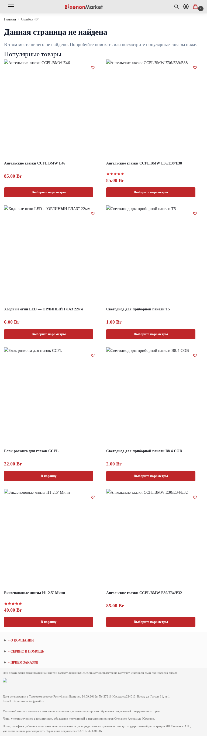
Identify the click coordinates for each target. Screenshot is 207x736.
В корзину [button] (49, 476)
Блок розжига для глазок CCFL (31, 451)
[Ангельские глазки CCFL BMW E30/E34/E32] (154, 537)
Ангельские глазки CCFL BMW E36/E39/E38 (144, 163)
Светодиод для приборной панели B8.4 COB (144, 451)
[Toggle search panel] (179, 6)
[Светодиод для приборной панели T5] (154, 253)
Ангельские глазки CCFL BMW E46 (34, 163)
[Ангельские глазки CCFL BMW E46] (52, 107)
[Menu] (13, 6)
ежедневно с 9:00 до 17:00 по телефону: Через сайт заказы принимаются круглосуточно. (40, 663)
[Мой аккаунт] (186, 6)
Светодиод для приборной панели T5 (138, 309)
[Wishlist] (93, 68)
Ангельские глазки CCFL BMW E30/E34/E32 (144, 593)
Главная (10, 19)
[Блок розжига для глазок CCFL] (52, 395)
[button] (196, 7)
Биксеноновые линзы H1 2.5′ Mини (34, 593)
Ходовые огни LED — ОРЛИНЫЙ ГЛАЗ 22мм (43, 309)
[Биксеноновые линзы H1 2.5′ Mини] (52, 537)
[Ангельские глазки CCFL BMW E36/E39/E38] (154, 107)
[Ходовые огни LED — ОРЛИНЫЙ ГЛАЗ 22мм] (52, 253)
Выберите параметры (49, 192)
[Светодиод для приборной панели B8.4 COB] (154, 395)
